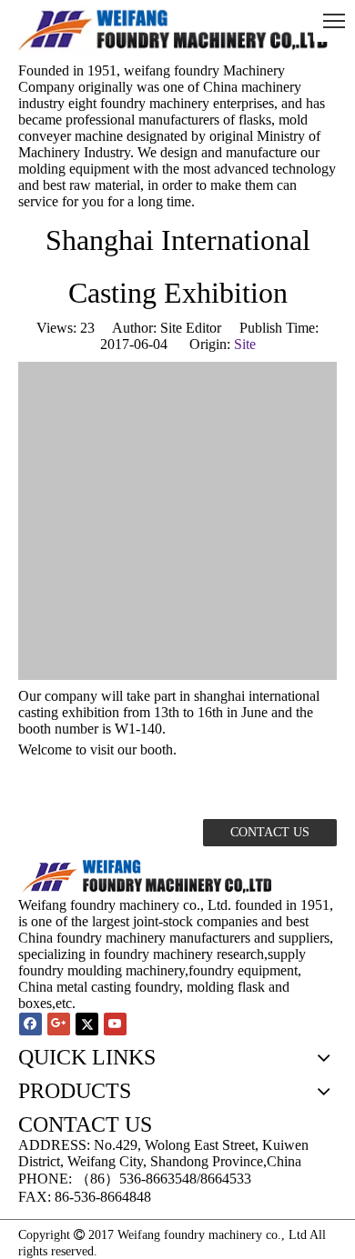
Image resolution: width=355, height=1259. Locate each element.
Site (245, 344)
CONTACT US (269, 832)
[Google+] (58, 1024)
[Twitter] (87, 1024)
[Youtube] (115, 1024)
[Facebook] (30, 1024)
